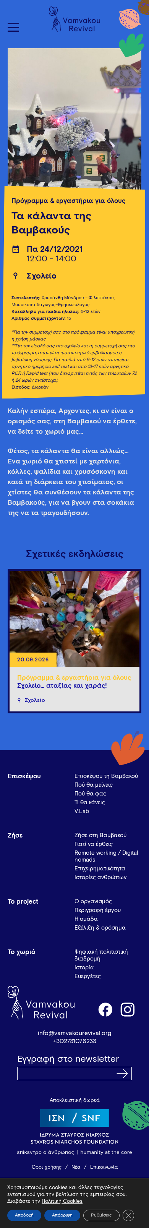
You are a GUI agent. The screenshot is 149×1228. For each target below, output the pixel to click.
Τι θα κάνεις (89, 802)
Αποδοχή (24, 1215)
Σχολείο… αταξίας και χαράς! (62, 686)
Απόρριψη (62, 1215)
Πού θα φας (90, 794)
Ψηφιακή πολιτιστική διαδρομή (101, 955)
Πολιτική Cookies (62, 1201)
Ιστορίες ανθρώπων (100, 877)
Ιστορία (84, 967)
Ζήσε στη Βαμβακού (100, 835)
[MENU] (13, 27)
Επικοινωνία (104, 1167)
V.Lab (81, 811)
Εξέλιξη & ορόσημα (100, 928)
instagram (128, 1009)
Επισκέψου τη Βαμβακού (106, 776)
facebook (105, 1009)
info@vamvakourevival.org (74, 1033)
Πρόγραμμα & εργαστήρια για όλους (68, 201)
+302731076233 (74, 1041)
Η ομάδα (86, 919)
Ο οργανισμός (93, 901)
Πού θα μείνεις (93, 785)
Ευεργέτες (87, 976)
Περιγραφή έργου (97, 910)
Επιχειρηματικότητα (99, 869)
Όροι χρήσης (47, 1167)
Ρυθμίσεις (101, 1215)
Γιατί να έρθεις (93, 844)
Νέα (75, 1167)
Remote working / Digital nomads (106, 856)
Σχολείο (42, 276)
